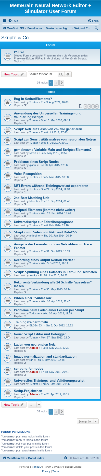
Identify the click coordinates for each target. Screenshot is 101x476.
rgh (31, 359)
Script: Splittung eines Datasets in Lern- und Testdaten (55, 272)
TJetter (33, 102)
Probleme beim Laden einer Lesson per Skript (49, 310)
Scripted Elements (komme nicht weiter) (44, 210)
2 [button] (56, 83)
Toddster (34, 313)
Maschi (33, 201)
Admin (33, 347)
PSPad (19, 52)
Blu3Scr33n (36, 325)
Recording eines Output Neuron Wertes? (44, 260)
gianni (32, 165)
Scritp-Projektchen (28, 391)
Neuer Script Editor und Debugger (40, 334)
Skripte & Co (15, 37)
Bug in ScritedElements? (33, 99)
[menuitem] (13, 21)
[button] (61, 83)
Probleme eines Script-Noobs (36, 162)
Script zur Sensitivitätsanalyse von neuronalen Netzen (55, 139)
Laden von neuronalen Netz (35, 344)
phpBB (37, 466)
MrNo (32, 153)
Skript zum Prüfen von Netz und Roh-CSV (45, 232)
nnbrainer (35, 235)
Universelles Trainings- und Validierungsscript (49, 380)
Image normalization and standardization (45, 356)
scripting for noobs (28, 368)
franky (33, 275)
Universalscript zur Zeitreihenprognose (43, 222)
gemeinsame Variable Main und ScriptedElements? (53, 150)
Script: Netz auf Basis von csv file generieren (48, 129)
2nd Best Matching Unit (31, 198)
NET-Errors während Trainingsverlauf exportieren (51, 186)
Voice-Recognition (28, 174)
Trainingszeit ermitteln (31, 322)
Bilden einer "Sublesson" (33, 298)
